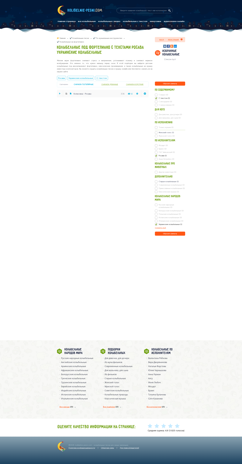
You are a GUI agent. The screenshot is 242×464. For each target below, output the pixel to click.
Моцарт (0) (163, 145)
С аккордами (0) (165, 102)
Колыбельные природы (116, 394)
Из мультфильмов (113, 362)
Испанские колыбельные (73, 394)
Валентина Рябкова (157, 358)
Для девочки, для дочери (117, 358)
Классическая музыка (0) (169, 192)
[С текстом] (170, 98)
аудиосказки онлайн (174, 21)
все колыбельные (87, 21)
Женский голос (112, 382)
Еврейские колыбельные (73, 386)
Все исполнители (156, 407)
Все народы (66, 407)
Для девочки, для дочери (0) (170, 114)
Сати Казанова (155, 398)
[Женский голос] (170, 132)
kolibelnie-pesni (85, 10)
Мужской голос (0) (167, 136)
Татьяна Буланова (157, 394)
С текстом (102, 78)
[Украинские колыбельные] (170, 224)
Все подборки (110, 407)
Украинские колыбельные (80, 78)
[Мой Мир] (175, 46)
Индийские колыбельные (73, 390)
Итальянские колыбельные (74, 398)
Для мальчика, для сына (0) (170, 118)
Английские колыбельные (74, 362)
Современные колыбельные (118, 366)
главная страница (66, 21)
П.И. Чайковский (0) (167, 152)
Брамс (151, 390)
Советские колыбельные (117, 390)
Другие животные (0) (167, 172)
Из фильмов (110, 374)
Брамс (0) (163, 149)
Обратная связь (107, 448)
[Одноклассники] (171, 46)
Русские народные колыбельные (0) (166, 206)
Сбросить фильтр (170, 83)
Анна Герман (154, 374)
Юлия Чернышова (157, 370)
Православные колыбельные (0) (172, 188)
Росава (61, 78)
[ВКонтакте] (164, 46)
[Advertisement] (170, 263)
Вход (161, 39)
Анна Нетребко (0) (166, 159)
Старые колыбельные (115, 378)
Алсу (150, 378)
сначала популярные (83, 84)
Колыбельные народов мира (74, 351)
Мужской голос (112, 386)
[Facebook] (168, 46)
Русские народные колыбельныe (77, 358)
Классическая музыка (115, 398)
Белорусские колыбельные (74, 374)
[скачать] (145, 93)
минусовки (155, 21)
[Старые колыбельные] (170, 181)
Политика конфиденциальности (82, 448)
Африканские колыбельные (74, 370)
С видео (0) (163, 95)
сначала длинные (109, 84)
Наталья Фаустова (157, 366)
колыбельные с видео (109, 21)
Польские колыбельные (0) (170, 214)
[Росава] (170, 155)
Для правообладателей (129, 448)
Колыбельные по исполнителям (162, 351)
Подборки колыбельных (117, 351)
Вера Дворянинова (157, 362)
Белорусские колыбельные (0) (171, 211)
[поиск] (170, 10)
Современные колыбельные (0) (172, 185)
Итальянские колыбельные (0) (171, 221)
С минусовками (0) (166, 105)
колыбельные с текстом (135, 21)
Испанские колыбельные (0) (170, 217)
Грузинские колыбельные (73, 382)
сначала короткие (134, 84)
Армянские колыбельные (73, 366)
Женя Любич (154, 382)
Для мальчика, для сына (116, 370)
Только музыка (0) (166, 127)
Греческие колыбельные (73, 378)
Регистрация (173, 40)
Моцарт (152, 386)
